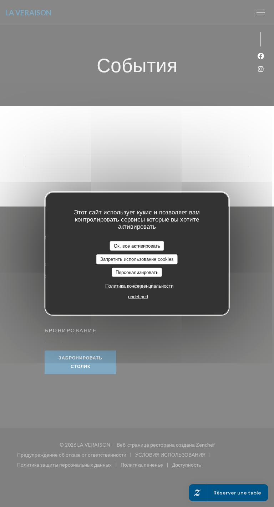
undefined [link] (138, 296)
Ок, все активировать (137, 245)
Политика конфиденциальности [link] (139, 286)
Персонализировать (137, 272)
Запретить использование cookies (137, 259)
